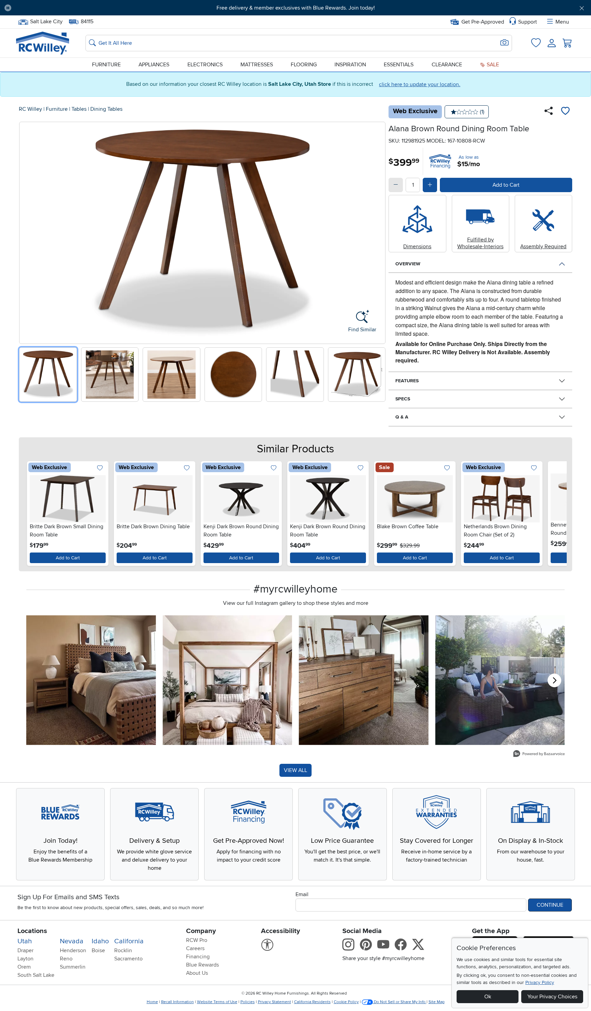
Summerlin (73, 966)
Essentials (398, 64)
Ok (487, 996)
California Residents (312, 1002)
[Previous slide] (27, 231)
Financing (198, 956)
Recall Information (177, 1002)
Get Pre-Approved (482, 21)
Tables (79, 109)
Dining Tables (106, 109)
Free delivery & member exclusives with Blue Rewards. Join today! (295, 7)
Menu (562, 21)
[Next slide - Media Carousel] (554, 680)
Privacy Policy (539, 982)
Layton (25, 958)
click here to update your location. (419, 84)
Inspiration (350, 64)
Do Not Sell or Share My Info (399, 1002)
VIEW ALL (295, 770)
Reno (66, 958)
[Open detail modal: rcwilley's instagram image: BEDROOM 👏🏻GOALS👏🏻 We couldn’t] (227, 680)
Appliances (154, 64)
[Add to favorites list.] (100, 468)
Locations (32, 931)
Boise (98, 950)
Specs (402, 399)
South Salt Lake (35, 975)
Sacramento (128, 958)
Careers (195, 948)
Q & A (401, 417)
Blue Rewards (202, 964)
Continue (550, 905)
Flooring (304, 64)
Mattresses (256, 64)
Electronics (205, 64)
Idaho (100, 941)
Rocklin (123, 950)
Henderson (73, 950)
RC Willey (30, 109)
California (129, 941)
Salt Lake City (46, 21)
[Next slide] (378, 231)
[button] (62, 8)
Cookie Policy (346, 1002)
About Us (197, 973)
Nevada (71, 941)
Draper (25, 950)
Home (152, 1002)
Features (407, 381)
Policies (247, 1002)
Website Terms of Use (217, 1002)
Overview (407, 264)
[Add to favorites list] (565, 112)
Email (302, 894)
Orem (24, 966)
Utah (24, 941)
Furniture (106, 64)
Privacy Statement (274, 1002)
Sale (492, 64)
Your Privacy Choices (552, 996)
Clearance (447, 64)
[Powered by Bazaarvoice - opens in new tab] (539, 754)
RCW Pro (196, 940)
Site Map (437, 1002)
